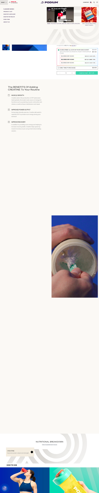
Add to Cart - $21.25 (86, 73)
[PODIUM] (49, 2)
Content (86, 2)
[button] (90, 2)
